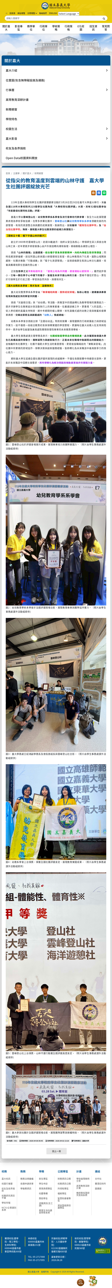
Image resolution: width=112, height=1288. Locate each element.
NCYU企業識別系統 (9, 1208)
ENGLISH (53, 13)
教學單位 (31, 27)
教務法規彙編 (26, 1179)
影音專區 (19, 27)
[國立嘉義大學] (56, 6)
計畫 (79, 1171)
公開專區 (63, 1171)
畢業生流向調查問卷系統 (45, 1211)
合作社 (98, 1179)
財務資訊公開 (64, 1179)
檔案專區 (62, 1193)
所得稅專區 (63, 1188)
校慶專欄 (43, 1193)
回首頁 (12, 13)
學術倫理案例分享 (82, 1180)
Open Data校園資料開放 (21, 158)
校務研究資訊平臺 (8, 1196)
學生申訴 (43, 1183)
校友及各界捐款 (16, 148)
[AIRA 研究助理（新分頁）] (80, 1282)
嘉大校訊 (6, 1179)
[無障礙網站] (102, 1250)
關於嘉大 (6, 27)
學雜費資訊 (25, 1188)
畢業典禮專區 (45, 1188)
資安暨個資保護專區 (64, 1206)
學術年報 (6, 1203)
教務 (23, 1171)
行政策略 (68, 27)
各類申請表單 (26, 1183)
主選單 (16, 173)
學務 (41, 1171)
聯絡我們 (43, 13)
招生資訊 (93, 27)
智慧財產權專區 (64, 1199)
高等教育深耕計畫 (17, 100)
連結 (97, 1171)
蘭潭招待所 (100, 1183)
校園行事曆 (7, 1183)
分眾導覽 (31, 13)
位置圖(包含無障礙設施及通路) (25, 80)
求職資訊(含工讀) (46, 1204)
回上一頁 (56, 1151)
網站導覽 (21, 13)
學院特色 (11, 119)
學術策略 (56, 27)
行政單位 (43, 27)
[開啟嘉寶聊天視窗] (92, 1281)
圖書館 (98, 1188)
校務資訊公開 (64, 1183)
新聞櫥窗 (11, 109)
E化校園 (80, 27)
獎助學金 (43, 1198)
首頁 (8, 173)
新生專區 (43, 1179)
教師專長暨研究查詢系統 (82, 1194)
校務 (4, 1171)
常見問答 (106, 27)
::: (6, 13)
